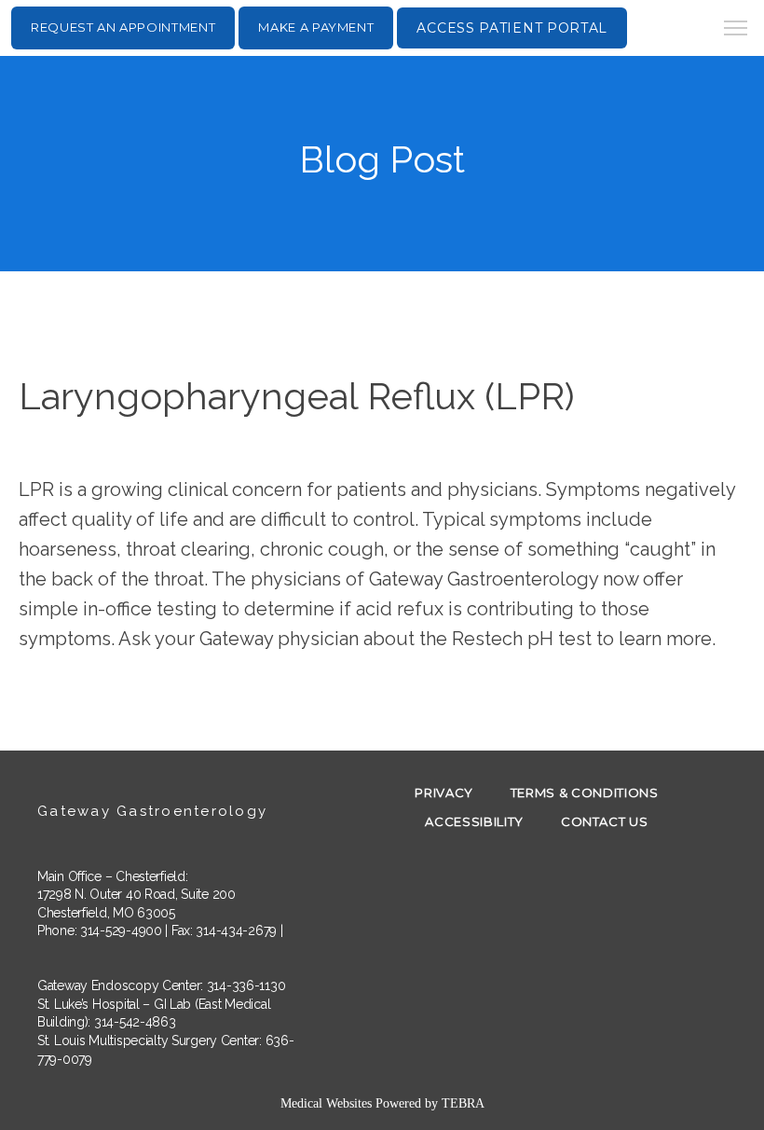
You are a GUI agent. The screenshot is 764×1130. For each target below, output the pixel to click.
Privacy (444, 792)
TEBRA (463, 1103)
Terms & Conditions (585, 792)
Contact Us (604, 821)
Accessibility (474, 821)
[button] (736, 29)
